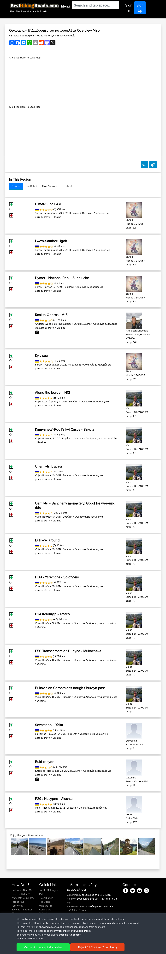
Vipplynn (72, 898)
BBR (102, 895)
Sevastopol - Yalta (49, 724)
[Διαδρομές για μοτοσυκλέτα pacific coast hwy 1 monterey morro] (38, 846)
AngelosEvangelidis (46, 324)
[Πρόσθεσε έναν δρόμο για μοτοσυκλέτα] (144, 164)
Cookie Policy (83, 931)
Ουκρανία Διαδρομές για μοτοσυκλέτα (96, 438)
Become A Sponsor (22, 909)
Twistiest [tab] (67, 186)
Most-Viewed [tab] (49, 186)
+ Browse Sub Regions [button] (22, 35)
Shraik (38, 213)
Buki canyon (44, 761)
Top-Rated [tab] (31, 186)
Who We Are (45, 905)
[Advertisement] (83, 82)
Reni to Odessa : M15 (51, 314)
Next (160, 846)
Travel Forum (46, 898)
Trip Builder (45, 901)
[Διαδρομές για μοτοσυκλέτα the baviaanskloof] (56, 846)
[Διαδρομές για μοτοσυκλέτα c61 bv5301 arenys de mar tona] (110, 846)
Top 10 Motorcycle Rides (48, 892)
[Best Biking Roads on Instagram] (146, 890)
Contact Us (45, 909)
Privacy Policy (62, 931)
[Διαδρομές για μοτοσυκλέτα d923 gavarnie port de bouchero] (146, 846)
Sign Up (139, 8)
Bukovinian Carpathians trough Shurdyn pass (70, 687)
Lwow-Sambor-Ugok (51, 240)
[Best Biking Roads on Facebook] (125, 890)
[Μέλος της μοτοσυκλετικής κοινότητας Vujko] (134, 398)
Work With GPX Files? (23, 898)
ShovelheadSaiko (76, 906)
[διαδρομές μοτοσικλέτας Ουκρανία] (37, 209)
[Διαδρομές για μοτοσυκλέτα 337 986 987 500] (74, 846)
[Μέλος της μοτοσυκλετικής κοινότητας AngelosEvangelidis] (134, 320)
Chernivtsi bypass (49, 466)
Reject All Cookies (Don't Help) (97, 947)
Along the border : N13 (52, 392)
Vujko (38, 401)
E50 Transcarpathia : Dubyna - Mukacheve (68, 650)
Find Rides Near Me (22, 890)
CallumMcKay (74, 895)
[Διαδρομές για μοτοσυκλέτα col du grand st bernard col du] (128, 846)
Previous (6, 846)
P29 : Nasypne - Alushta (54, 798)
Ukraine (57, 217)
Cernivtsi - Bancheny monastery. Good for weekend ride (75, 505)
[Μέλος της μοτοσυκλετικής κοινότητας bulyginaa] (134, 730)
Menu (65, 6)
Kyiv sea (41, 355)
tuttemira (40, 771)
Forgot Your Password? (18, 903)
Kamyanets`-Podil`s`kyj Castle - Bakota (64, 429)
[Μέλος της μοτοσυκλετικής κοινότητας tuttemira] (134, 767)
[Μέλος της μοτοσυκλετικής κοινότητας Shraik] (134, 209)
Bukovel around (47, 540)
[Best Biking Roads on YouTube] (139, 890)
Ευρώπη (74, 213)
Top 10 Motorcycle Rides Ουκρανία (55, 35)
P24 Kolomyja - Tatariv (52, 614)
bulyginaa (40, 734)
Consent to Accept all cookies (43, 947)
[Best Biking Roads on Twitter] (132, 890)
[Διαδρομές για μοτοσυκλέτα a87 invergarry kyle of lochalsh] (19, 846)
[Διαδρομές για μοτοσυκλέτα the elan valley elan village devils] (92, 846)
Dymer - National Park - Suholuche (62, 277)
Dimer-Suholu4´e (48, 203)
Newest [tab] (16, 186)
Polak (38, 808)
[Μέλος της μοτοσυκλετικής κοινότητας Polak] (134, 804)
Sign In (128, 8)
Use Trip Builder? (21, 894)
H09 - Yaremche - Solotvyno (57, 577)
